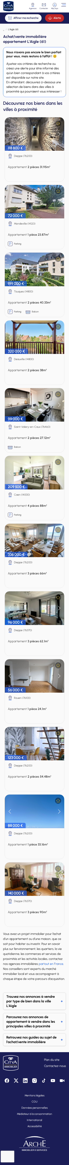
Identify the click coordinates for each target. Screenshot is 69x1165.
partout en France (51, 964)
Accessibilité (34, 1126)
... (3, 29)
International (34, 1120)
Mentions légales (34, 1095)
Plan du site (51, 1060)
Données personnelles (34, 1107)
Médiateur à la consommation (34, 1114)
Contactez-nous (55, 1066)
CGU (34, 1101)
